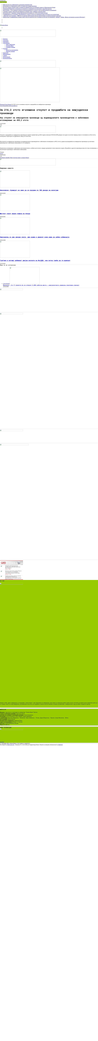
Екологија (5, 52)
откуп (1, 153)
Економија (6, 41)
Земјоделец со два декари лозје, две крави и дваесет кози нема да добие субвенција (34, 237)
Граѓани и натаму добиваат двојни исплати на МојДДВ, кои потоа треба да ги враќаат (35, 260)
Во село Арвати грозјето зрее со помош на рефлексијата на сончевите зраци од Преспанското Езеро (29, 7)
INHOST (60, 744)
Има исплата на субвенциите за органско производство (17, 4)
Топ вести (5, 40)
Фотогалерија (6, 57)
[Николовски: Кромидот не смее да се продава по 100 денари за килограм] (15, 187)
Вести (15, 105)
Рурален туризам (10, 47)
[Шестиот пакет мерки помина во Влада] (15, 210)
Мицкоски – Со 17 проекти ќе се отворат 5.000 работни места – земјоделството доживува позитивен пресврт (41, 285)
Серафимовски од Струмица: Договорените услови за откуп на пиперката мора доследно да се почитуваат (31, 14)
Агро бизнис (6, 43)
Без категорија (10, 105)
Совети (5, 55)
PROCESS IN (10, 744)
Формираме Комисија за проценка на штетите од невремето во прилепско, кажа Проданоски (27, 8)
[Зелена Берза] (4, 25)
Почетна (5, 39)
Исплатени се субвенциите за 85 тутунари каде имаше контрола (20, 6)
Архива (2, 742)
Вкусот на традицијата (12, 50)
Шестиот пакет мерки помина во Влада (15, 213)
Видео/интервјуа (7, 58)
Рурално (5, 48)
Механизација (6, 54)
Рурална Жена (9, 45)
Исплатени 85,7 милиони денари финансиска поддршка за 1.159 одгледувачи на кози (25, 13)
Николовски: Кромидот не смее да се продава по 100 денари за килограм (29, 190)
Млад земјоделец (10, 44)
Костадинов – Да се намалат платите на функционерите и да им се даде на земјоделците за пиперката (29, 10)
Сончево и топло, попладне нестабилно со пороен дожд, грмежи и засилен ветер (24, 11)
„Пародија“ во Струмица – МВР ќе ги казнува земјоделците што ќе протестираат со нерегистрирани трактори (32, 15)
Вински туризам (10, 51)
